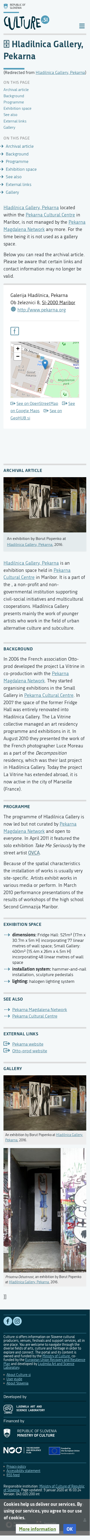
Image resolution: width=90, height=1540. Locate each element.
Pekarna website (27, 1044)
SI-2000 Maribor (58, 302)
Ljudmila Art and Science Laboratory (38, 1366)
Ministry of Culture (56, 1356)
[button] (37, 1529)
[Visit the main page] (37, 16)
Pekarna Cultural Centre (50, 215)
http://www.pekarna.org (41, 310)
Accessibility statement (23, 1471)
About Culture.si (18, 1375)
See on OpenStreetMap (37, 403)
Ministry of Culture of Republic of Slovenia (44, 1488)
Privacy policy (16, 1467)
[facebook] (14, 331)
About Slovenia (17, 1383)
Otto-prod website (29, 1051)
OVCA (34, 853)
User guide (14, 1379)
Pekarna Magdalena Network (39, 1009)
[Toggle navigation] (82, 25)
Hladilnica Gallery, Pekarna (60, 72)
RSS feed (13, 1475)
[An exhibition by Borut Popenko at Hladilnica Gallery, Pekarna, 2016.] (44, 1102)
